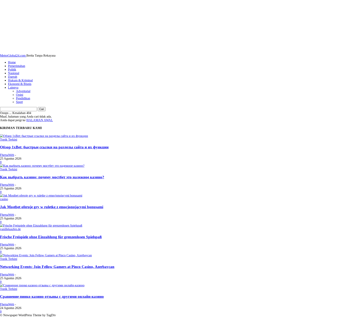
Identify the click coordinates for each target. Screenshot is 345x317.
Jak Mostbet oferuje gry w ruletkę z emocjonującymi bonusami (51, 207)
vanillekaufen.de (10, 229)
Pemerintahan (16, 66)
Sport (19, 102)
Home (12, 62)
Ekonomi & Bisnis (19, 84)
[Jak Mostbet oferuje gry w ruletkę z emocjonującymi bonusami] (41, 195)
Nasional (13, 73)
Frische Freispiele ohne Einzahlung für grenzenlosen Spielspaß (51, 237)
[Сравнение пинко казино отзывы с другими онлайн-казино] (42, 285)
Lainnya (13, 87)
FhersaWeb (7, 155)
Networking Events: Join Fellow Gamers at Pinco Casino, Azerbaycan (57, 267)
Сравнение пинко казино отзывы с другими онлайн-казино (52, 296)
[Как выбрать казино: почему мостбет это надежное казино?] (42, 165)
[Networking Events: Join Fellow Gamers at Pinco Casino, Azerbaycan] (46, 255)
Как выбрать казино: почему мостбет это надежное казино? (52, 177)
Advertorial (23, 91)
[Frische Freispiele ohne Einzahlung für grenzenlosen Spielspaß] (41, 225)
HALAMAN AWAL (39, 120)
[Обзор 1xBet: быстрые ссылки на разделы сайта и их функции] (44, 136)
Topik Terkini (8, 139)
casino (4, 199)
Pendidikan (23, 98)
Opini (19, 94)
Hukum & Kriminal (20, 80)
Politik (12, 69)
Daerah (12, 76)
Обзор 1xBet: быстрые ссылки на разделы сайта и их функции (54, 147)
